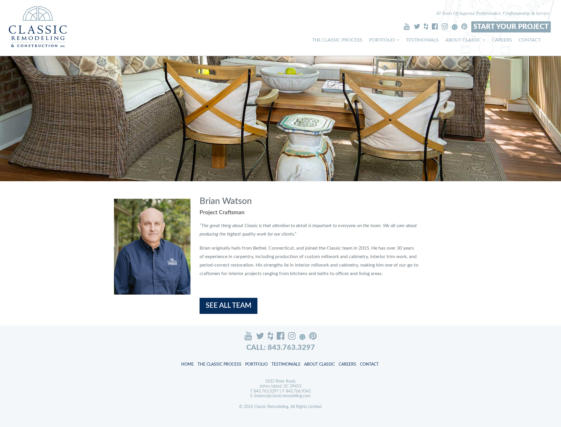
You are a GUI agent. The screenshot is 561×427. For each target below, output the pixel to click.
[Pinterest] (464, 26)
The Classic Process (337, 40)
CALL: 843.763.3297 (280, 347)
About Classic (463, 40)
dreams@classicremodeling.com (282, 396)
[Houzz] (426, 26)
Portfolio (382, 40)
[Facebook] (435, 26)
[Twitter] (417, 26)
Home (187, 364)
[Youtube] (407, 26)
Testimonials (422, 40)
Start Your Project (511, 26)
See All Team (228, 305)
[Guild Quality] (455, 27)
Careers (502, 40)
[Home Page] (38, 26)
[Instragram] (445, 26)
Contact (530, 40)
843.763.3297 (266, 391)
